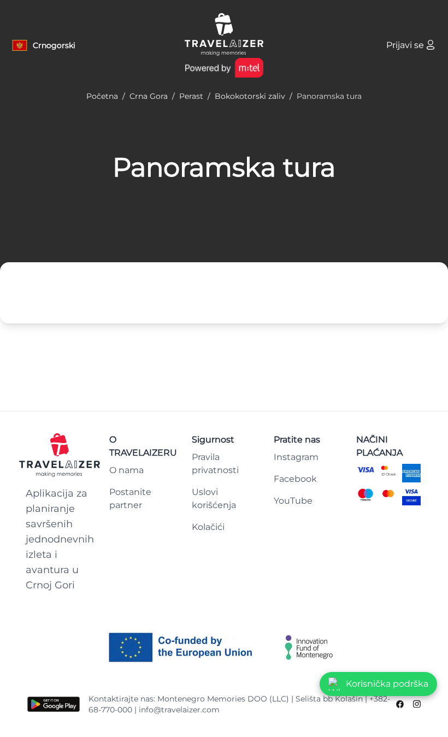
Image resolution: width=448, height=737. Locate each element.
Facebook (295, 479)
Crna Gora (148, 96)
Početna (102, 96)
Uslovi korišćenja (214, 498)
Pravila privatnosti (215, 463)
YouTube (293, 501)
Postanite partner (130, 498)
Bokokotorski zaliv (250, 96)
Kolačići (208, 527)
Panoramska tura (224, 167)
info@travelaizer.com (179, 710)
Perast (191, 96)
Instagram (296, 457)
